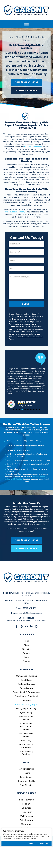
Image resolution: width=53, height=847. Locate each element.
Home (11, 37)
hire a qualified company (15, 212)
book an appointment (33, 147)
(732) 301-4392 (30, 608)
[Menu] (26, 24)
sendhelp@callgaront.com (30, 613)
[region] (26, 837)
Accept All (44, 843)
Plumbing (20, 37)
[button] (26, 82)
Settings (31, 843)
